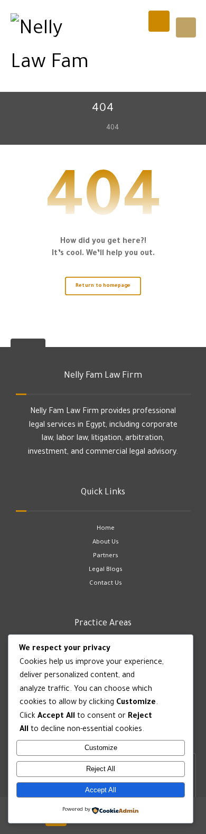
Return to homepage (103, 286)
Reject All (100, 769)
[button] (186, 27)
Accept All (100, 790)
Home (106, 529)
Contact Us (105, 583)
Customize (101, 748)
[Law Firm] (55, 47)
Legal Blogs (106, 570)
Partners (105, 556)
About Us (105, 542)
